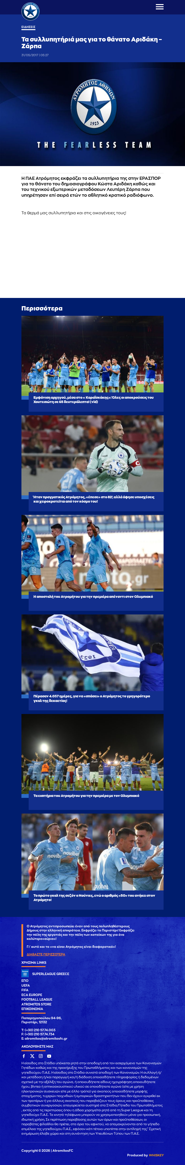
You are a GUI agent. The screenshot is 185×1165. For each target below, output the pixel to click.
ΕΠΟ (24, 980)
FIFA (24, 990)
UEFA (25, 985)
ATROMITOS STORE (36, 1004)
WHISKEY (156, 1155)
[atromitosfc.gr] (30, 20)
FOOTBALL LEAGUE (36, 999)
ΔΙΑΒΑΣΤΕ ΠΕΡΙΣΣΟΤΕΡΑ (46, 954)
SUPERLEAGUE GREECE (50, 974)
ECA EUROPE (31, 995)
